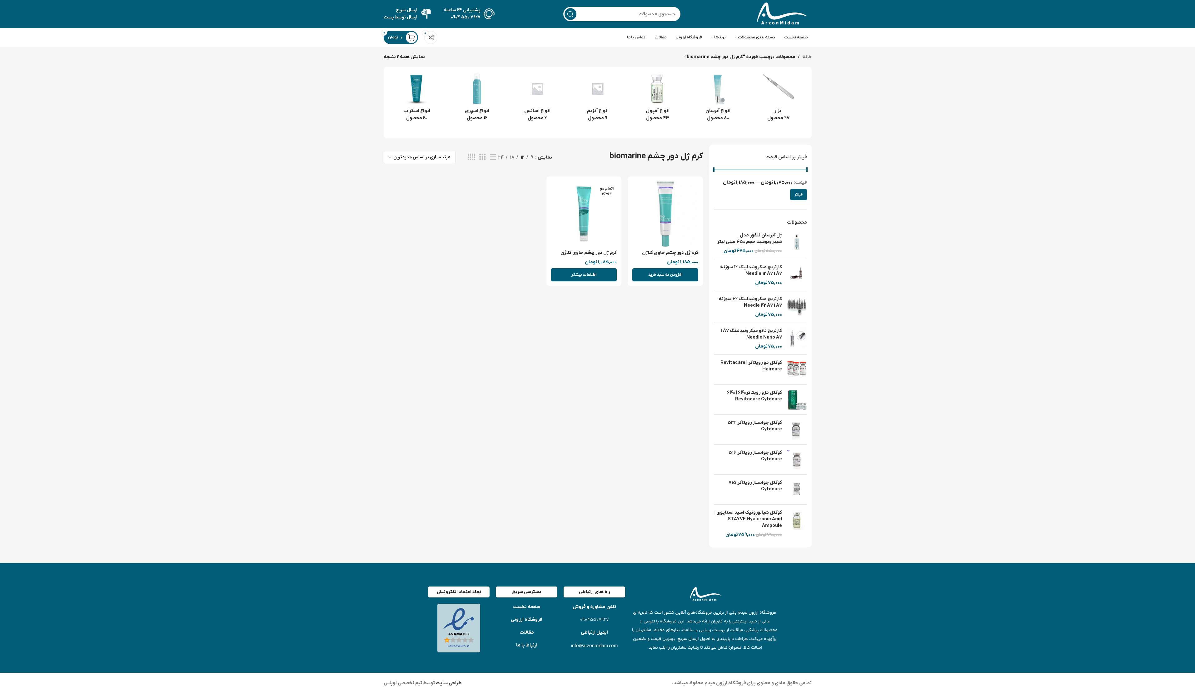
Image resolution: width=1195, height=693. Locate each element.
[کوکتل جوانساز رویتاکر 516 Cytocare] (797, 459)
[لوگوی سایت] (780, 14)
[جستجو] (570, 14)
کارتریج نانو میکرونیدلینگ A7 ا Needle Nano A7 (751, 334)
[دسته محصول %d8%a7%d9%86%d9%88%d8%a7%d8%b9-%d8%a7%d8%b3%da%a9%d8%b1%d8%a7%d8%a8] (417, 99)
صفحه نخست (526, 607)
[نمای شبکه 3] (482, 157)
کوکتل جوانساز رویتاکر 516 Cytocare (755, 455)
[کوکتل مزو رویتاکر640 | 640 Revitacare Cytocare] (797, 399)
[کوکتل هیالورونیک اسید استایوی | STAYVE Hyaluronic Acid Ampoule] (797, 523)
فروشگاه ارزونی (526, 619)
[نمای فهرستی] (493, 157)
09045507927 (594, 619)
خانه (807, 57)
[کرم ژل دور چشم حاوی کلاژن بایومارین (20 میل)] (584, 214)
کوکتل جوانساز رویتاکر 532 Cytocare (755, 425)
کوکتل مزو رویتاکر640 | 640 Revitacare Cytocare (754, 395)
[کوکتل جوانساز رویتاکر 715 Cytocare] (797, 489)
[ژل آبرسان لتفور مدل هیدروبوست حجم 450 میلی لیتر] (797, 243)
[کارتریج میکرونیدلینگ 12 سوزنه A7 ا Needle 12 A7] (797, 275)
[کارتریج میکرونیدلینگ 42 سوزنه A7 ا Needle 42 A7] (797, 307)
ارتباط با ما (526, 645)
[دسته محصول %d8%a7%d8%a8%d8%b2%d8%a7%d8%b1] (778, 99)
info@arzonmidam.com (594, 645)
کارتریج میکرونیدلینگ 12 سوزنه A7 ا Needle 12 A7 (751, 270)
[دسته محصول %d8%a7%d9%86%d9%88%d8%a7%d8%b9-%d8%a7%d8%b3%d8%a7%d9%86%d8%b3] (537, 99)
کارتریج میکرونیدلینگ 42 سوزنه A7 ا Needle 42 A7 (750, 302)
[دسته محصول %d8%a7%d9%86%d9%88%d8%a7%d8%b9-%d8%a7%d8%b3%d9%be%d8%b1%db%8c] (477, 99)
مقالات (527, 632)
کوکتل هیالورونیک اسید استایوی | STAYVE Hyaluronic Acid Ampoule (748, 519)
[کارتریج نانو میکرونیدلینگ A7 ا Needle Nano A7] (797, 339)
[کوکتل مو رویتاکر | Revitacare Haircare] (797, 369)
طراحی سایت (448, 683)
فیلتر (798, 194)
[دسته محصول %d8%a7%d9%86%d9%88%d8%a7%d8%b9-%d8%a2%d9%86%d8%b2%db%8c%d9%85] (597, 99)
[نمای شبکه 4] (471, 157)
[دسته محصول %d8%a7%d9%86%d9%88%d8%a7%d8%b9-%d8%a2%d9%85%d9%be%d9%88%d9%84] (658, 99)
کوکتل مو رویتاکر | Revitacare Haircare (751, 365)
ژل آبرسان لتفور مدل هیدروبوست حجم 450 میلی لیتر (749, 238)
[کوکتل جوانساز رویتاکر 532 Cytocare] (797, 429)
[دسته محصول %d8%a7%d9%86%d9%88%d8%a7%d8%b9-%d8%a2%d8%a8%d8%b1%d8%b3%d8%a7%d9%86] (718, 99)
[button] (665, 274)
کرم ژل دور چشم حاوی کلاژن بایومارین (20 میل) (588, 256)
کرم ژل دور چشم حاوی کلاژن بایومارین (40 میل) (670, 256)
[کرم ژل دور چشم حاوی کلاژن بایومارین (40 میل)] (665, 214)
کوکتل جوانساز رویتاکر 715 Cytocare (755, 485)
